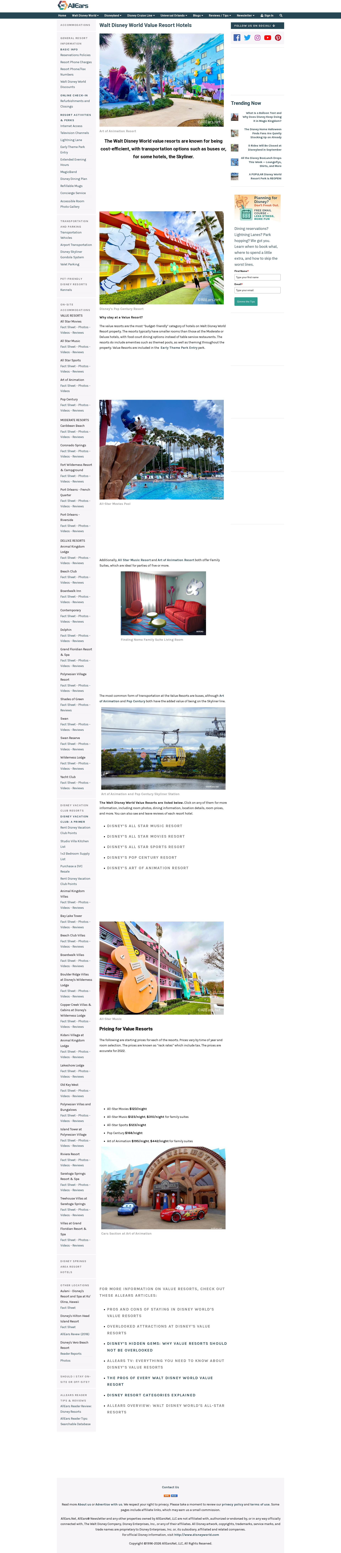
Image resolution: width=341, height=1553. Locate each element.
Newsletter (245, 15)
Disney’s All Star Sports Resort (146, 847)
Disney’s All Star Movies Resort (146, 836)
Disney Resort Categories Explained (151, 1395)
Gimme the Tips (246, 301)
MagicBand (68, 172)
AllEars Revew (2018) (74, 1334)
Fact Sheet (68, 1308)
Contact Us (170, 1487)
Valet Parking (69, 264)
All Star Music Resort (134, 560)
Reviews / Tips (219, 15)
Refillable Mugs (71, 186)
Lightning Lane (71, 140)
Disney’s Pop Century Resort (142, 857)
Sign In (268, 15)
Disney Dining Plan (73, 179)
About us (84, 1504)
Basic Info (69, 49)
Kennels (66, 290)
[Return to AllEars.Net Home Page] (84, 10)
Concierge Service (73, 193)
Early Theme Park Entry (179, 348)
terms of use (260, 1504)
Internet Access (71, 126)
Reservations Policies (75, 55)
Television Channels (74, 133)
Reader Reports (71, 1354)
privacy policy (232, 1504)
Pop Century (135, 701)
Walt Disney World (84, 15)
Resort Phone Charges (76, 62)
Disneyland (112, 15)
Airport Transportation (76, 245)
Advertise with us (108, 1504)
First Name (241, 271)
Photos (65, 1360)
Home (62, 15)
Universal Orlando (173, 15)
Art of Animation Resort (176, 560)
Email (238, 284)
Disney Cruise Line (140, 15)
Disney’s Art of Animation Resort (148, 868)
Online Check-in (74, 95)
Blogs (197, 15)
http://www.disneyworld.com (196, 1535)
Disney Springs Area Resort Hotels (73, 1266)
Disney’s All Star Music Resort (145, 826)
